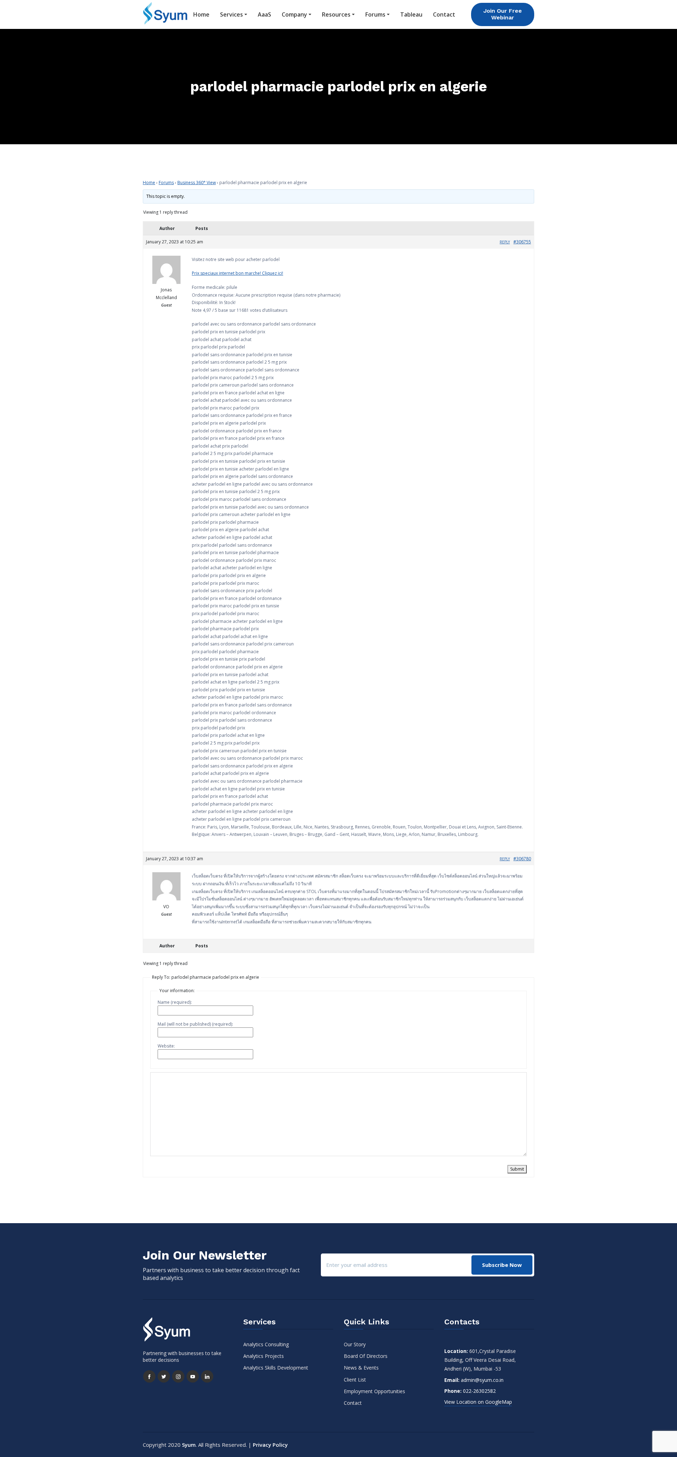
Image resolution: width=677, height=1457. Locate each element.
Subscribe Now (502, 1264)
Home (201, 14)
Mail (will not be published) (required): (195, 1024)
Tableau (411, 14)
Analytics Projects (263, 1356)
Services (231, 14)
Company (294, 14)
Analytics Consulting (266, 1344)
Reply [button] (505, 241)
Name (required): (175, 1002)
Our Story (355, 1344)
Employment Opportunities (374, 1391)
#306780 (522, 859)
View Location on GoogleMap (478, 1401)
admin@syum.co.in (482, 1380)
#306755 (522, 242)
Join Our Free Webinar (502, 14)
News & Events (361, 1367)
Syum (189, 1444)
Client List (355, 1379)
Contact (444, 14)
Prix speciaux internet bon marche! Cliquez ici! (237, 273)
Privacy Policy (270, 1444)
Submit (517, 1169)
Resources (336, 14)
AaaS (264, 14)
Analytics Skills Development (275, 1367)
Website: (166, 1046)
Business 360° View (196, 183)
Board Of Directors (366, 1356)
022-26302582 (479, 1391)
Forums (375, 14)
